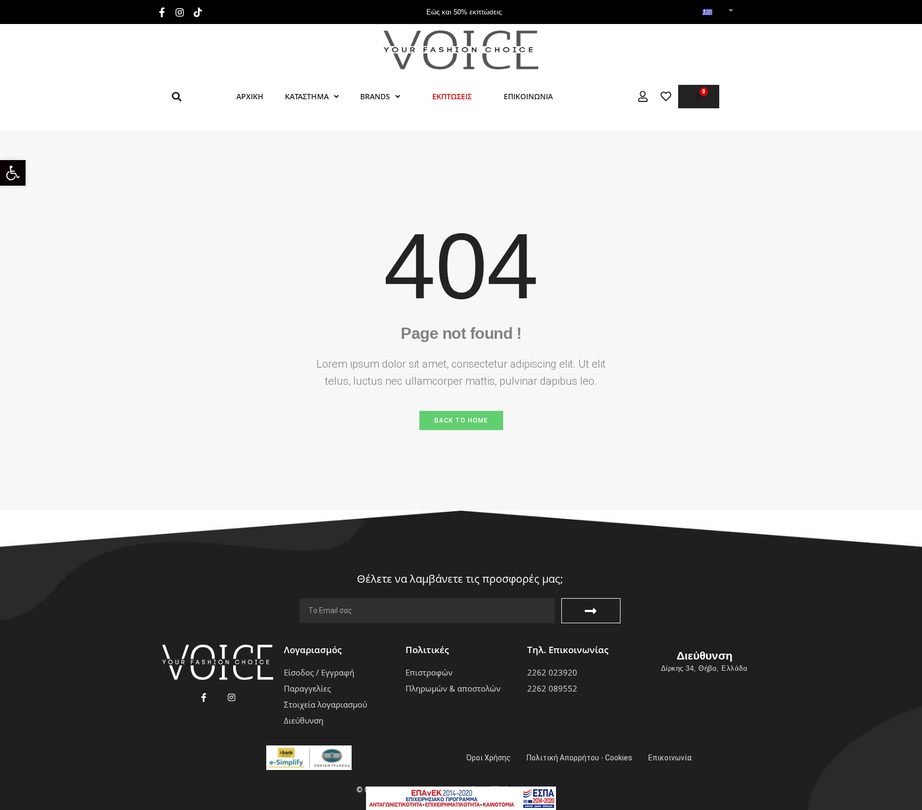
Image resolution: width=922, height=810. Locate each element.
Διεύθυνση (705, 655)
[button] (13, 173)
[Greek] (707, 12)
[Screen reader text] (643, 96)
